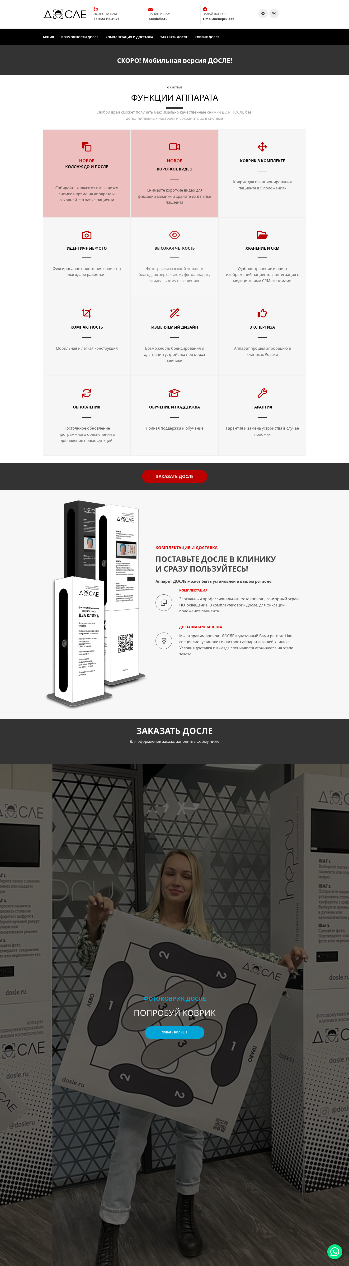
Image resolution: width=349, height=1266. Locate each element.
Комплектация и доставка (129, 37)
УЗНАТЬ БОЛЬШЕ (174, 1032)
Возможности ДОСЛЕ (79, 37)
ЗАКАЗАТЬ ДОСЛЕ (174, 476)
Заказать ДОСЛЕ (174, 37)
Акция (48, 37)
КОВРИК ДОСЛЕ (207, 37)
